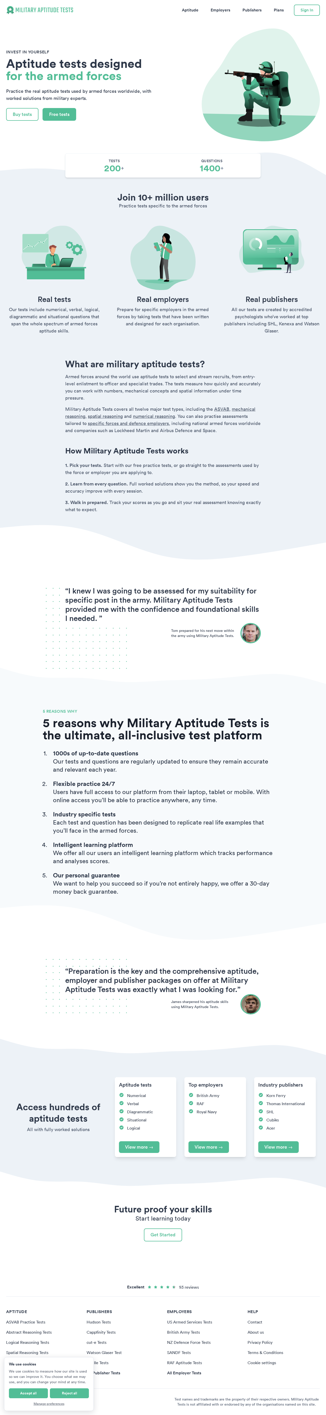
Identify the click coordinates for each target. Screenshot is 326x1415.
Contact (255, 1322)
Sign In (307, 10)
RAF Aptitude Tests (184, 1362)
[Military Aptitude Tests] (39, 10)
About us (256, 1332)
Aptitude (190, 10)
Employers (220, 10)
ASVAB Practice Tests (25, 1322)
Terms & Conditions (265, 1352)
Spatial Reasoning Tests (27, 1352)
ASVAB (221, 409)
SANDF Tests (179, 1352)
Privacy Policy (260, 1342)
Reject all (69, 1393)
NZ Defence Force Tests (189, 1342)
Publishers (252, 10)
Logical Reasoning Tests (27, 1342)
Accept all (28, 1393)
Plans (279, 10)
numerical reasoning (154, 416)
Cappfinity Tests (101, 1332)
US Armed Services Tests (189, 1322)
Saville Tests (97, 1362)
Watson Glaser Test (104, 1352)
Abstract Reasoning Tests (29, 1332)
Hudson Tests (99, 1322)
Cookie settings (262, 1362)
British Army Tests (183, 1332)
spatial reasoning (105, 416)
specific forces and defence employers (128, 423)
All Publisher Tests (103, 1373)
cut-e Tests (96, 1342)
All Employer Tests (184, 1373)
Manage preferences (49, 1404)
